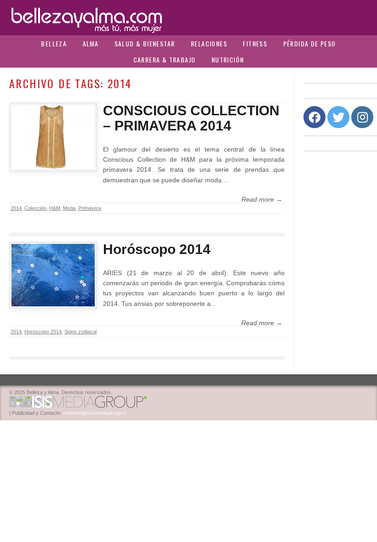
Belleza (54, 43)
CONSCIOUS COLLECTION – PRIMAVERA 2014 (191, 118)
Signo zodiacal (80, 331)
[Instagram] (362, 117)
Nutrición (227, 59)
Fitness (255, 43)
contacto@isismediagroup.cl (94, 413)
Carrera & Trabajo (164, 59)
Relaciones (209, 43)
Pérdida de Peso (309, 43)
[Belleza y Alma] (188, 17)
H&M (54, 208)
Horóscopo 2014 (157, 249)
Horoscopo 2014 (43, 331)
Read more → (261, 199)
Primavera (89, 208)
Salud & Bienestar (144, 43)
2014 (16, 208)
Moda (69, 208)
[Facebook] (314, 117)
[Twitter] (338, 117)
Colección (35, 208)
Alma (91, 43)
